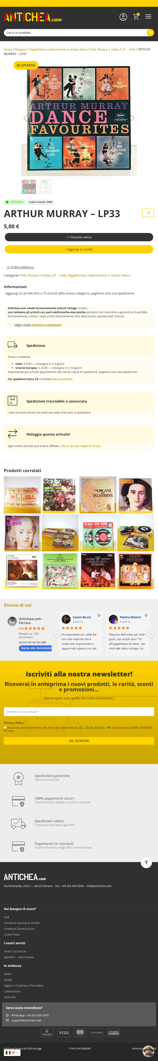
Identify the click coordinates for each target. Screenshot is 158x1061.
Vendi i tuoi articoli (15, 951)
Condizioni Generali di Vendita (22, 923)
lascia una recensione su (38, 648)
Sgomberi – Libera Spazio (19, 957)
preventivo (65, 379)
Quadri (8, 980)
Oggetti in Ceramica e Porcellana (23, 985)
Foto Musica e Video (104, 49)
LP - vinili (128, 49)
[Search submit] (150, 32)
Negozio (20, 49)
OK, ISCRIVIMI (79, 741)
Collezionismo (12, 991)
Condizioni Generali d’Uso (19, 929)
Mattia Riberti (130, 617)
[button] (148, 17)
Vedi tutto (10, 997)
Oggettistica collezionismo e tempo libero (58, 49)
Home (8, 49)
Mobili (7, 974)
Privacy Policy (14, 722)
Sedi (6, 917)
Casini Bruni (82, 617)
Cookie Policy (12, 934)
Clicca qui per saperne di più (81, 446)
